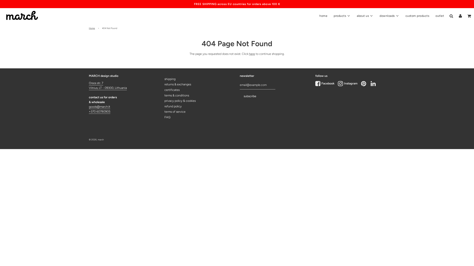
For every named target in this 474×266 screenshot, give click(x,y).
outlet (439, 16)
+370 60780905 (99, 111)
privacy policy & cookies (180, 101)
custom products (417, 16)
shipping (170, 79)
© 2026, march (96, 139)
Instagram (351, 83)
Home (92, 28)
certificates (172, 90)
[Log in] (460, 16)
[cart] (469, 16)
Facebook (327, 83)
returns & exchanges (177, 84)
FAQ (167, 117)
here (252, 54)
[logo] (20, 13)
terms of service (175, 111)
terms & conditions (176, 95)
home (323, 16)
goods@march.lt (99, 106)
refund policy (173, 106)
